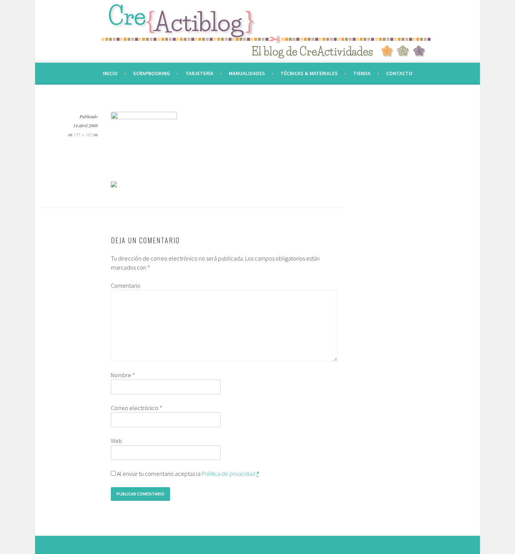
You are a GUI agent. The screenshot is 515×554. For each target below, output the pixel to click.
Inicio (110, 73)
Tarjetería (199, 73)
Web (116, 440)
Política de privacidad (228, 473)
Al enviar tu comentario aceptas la (187, 473)
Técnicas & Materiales (309, 73)
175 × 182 (83, 134)
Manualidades (247, 73)
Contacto (399, 73)
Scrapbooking (151, 73)
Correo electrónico (136, 408)
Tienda (362, 73)
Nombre (123, 375)
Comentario (125, 285)
